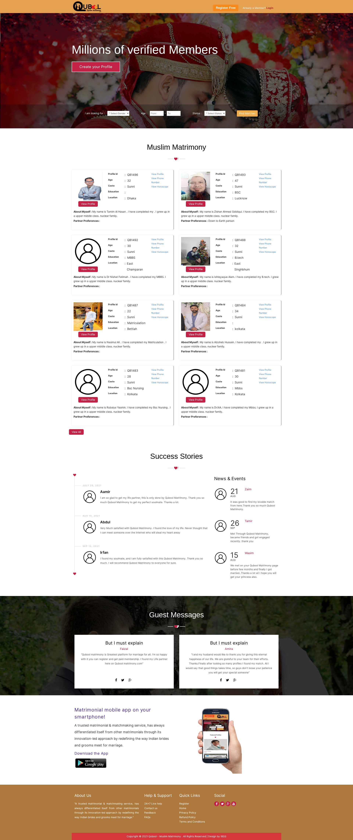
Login (269, 7)
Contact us (150, 808)
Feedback (150, 812)
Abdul (105, 522)
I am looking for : (95, 113)
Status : (197, 113)
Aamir (105, 492)
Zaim (248, 489)
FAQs (147, 817)
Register (184, 803)
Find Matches (247, 113)
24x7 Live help (153, 803)
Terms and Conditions (192, 821)
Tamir (248, 521)
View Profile (157, 174)
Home (182, 808)
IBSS (223, 836)
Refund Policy (187, 817)
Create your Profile (95, 67)
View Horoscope (159, 186)
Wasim (249, 553)
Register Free (226, 8)
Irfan (104, 552)
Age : (144, 113)
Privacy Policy (187, 812)
